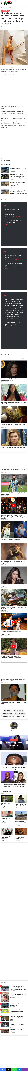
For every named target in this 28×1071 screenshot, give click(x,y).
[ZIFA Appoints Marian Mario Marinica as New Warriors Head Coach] (5, 1018)
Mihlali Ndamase (7, 713)
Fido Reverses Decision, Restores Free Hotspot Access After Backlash (18, 1011)
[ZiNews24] (7, 3)
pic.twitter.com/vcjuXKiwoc (12, 216)
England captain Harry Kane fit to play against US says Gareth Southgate (18, 1024)
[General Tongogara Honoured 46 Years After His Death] (21, 815)
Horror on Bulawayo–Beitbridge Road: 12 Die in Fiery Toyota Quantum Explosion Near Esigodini (18, 191)
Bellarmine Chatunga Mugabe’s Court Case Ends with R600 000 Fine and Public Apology (17, 176)
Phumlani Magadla (20, 713)
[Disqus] (14, 862)
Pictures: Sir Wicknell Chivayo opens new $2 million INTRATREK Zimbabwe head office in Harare (18, 988)
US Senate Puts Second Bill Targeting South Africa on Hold (17, 1030)
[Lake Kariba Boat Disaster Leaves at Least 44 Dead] (5, 170)
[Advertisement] (14, 91)
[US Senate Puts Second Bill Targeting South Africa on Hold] (5, 1031)
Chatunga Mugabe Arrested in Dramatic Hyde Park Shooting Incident (14, 744)
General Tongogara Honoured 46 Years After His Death (21, 823)
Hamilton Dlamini (18, 710)
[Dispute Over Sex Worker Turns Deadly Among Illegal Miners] (21, 831)
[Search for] (26, 3)
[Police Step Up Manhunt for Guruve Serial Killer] (21, 799)
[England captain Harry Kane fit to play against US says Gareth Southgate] (5, 1024)
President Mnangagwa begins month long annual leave (6, 837)
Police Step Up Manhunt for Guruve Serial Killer (20, 805)
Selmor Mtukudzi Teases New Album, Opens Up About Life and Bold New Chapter (18, 994)
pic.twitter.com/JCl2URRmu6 (13, 260)
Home (3, 7)
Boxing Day (8, 710)
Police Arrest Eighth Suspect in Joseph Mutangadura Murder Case (6, 805)
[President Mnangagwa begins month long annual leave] (7, 831)
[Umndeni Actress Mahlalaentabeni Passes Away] (7, 814)
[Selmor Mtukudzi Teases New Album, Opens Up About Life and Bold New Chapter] (5, 997)
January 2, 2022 (9, 224)
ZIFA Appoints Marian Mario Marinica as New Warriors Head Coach (17, 1018)
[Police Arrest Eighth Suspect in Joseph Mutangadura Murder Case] (7, 798)
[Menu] (1, 3)
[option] (14, 742)
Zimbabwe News (8, 7)
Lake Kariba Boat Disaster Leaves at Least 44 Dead (18, 1004)
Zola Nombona (21, 716)
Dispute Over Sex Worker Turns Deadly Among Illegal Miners (21, 837)
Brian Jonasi (4, 26)
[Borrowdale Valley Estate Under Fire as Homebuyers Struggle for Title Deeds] (5, 183)
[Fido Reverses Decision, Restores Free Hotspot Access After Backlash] (5, 1011)
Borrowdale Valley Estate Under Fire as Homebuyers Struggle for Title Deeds (18, 184)
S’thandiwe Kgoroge (8, 716)
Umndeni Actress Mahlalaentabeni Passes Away (7, 820)
